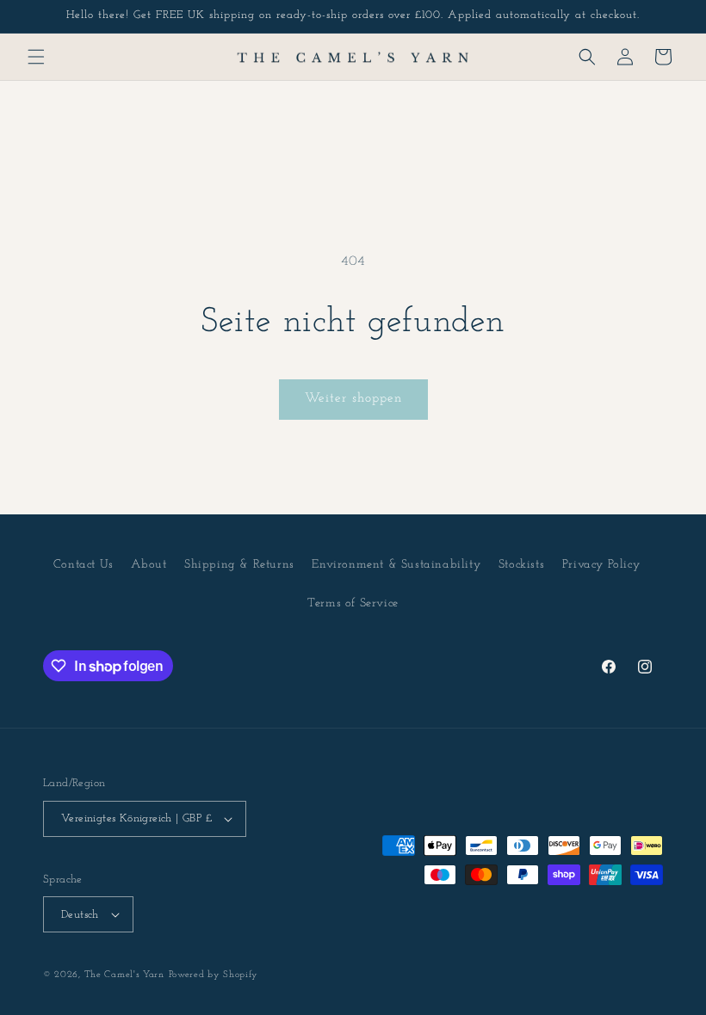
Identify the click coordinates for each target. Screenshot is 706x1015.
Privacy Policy (601, 564)
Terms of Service (353, 603)
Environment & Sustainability (396, 564)
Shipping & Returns (239, 564)
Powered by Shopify (214, 975)
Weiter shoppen (353, 398)
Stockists (521, 564)
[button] (36, 57)
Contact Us (83, 564)
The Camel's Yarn (124, 975)
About (148, 564)
